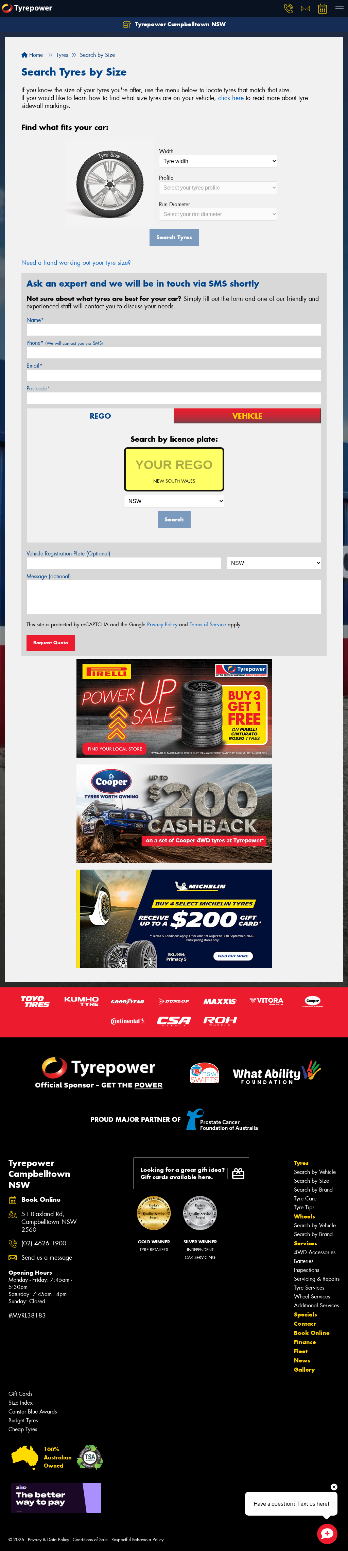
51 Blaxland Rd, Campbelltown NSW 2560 (49, 1222)
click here (231, 98)
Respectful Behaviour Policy (137, 1539)
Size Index (20, 1402)
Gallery (304, 1369)
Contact (305, 1323)
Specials (305, 1314)
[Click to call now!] (288, 8)
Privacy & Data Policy (48, 1539)
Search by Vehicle (315, 1172)
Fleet (301, 1351)
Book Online (312, 1333)
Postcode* (38, 388)
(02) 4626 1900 (43, 1243)
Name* (35, 320)
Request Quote (50, 643)
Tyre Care (305, 1198)
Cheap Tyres (22, 1429)
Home (35, 55)
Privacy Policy (162, 624)
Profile (166, 177)
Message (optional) (49, 576)
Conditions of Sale (90, 1539)
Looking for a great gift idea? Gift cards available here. (183, 1173)
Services (305, 1243)
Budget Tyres (23, 1420)
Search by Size (311, 1180)
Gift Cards (20, 1393)
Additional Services (316, 1305)
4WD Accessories (314, 1252)
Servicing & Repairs (317, 1278)
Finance (305, 1342)
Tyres (301, 1163)
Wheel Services (312, 1296)
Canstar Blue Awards (32, 1411)
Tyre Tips (304, 1207)
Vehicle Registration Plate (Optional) (68, 553)
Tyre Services (309, 1287)
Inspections (306, 1270)
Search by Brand (313, 1189)
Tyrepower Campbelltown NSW (180, 24)
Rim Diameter (174, 204)
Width (166, 151)
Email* (34, 365)
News (302, 1360)
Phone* (65, 342)
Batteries (303, 1261)
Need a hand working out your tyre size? (76, 263)
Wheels (304, 1216)
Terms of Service (208, 624)
